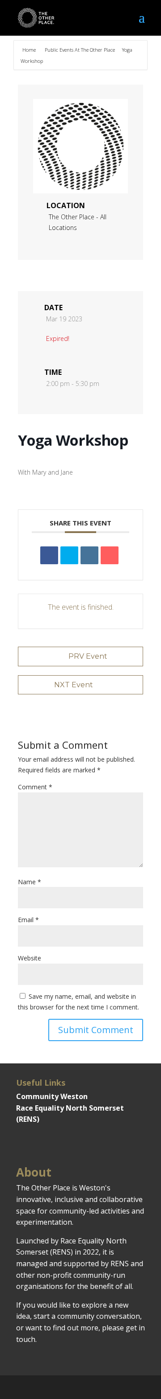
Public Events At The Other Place (80, 49)
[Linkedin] (89, 555)
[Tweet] (69, 555)
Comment (35, 787)
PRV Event (87, 656)
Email (28, 919)
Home (29, 49)
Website (29, 958)
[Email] (110, 555)
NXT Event (73, 685)
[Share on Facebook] (49, 555)
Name (29, 882)
